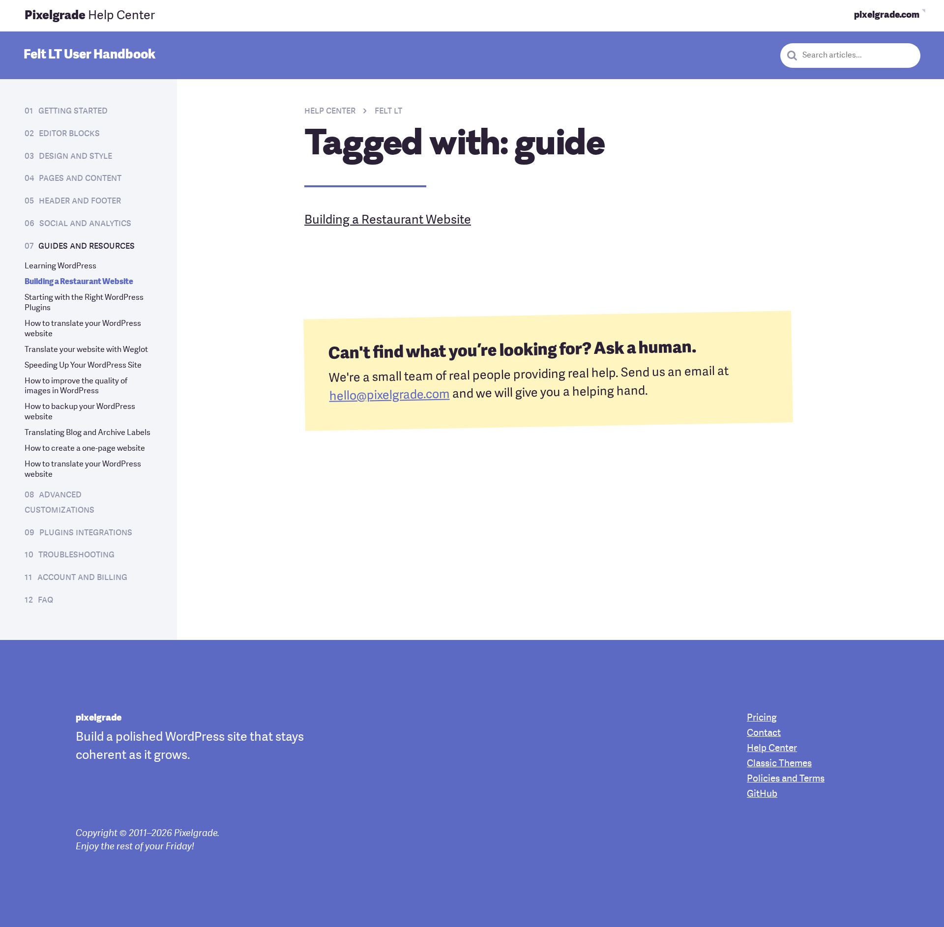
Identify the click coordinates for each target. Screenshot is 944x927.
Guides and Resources (86, 246)
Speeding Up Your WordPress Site (83, 366)
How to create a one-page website (85, 449)
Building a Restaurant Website (79, 282)
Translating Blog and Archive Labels (87, 433)
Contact (764, 733)
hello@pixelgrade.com (389, 396)
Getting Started (73, 111)
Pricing (761, 718)
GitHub (762, 794)
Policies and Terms (786, 779)
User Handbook (89, 55)
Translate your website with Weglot (86, 350)
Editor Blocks (69, 134)
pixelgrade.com (886, 15)
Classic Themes (779, 764)
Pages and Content (80, 178)
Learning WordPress (60, 266)
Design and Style (75, 156)
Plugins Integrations (85, 533)
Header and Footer (80, 201)
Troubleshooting (76, 555)
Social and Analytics (85, 224)
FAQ (45, 600)
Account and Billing (82, 577)
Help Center (90, 16)
